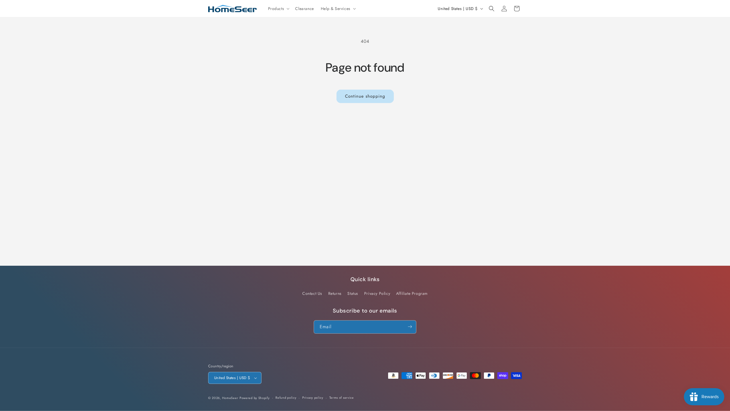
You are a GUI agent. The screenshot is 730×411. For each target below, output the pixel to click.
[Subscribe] (409, 326)
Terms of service (341, 397)
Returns (335, 294)
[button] (278, 9)
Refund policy (285, 397)
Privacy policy (312, 397)
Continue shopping (365, 96)
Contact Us (312, 294)
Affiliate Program (412, 294)
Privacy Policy (377, 294)
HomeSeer (230, 398)
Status (352, 294)
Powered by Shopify (255, 398)
